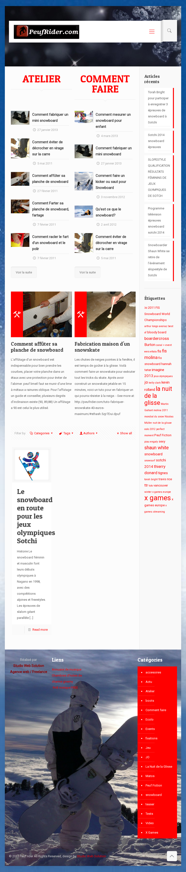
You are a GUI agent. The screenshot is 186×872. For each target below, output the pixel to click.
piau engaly (151, 441)
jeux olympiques (163, 376)
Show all (126, 433)
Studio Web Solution (91, 856)
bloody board (156, 332)
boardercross (156, 338)
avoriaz (163, 326)
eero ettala (150, 351)
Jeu (148, 748)
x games (157, 498)
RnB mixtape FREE (65, 687)
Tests (149, 813)
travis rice (165, 479)
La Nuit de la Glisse (159, 766)
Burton (149, 345)
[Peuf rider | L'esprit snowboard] (46, 32)
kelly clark (155, 382)
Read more (40, 629)
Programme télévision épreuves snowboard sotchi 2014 (156, 220)
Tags (66, 433)
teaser (150, 804)
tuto (151, 485)
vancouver (161, 485)
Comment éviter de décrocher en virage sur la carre (48, 148)
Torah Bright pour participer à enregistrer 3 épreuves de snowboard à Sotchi (158, 107)
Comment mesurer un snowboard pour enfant (113, 120)
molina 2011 (161, 410)
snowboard (153, 454)
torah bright (151, 479)
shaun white (156, 447)
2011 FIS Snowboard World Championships (157, 314)
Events (150, 729)
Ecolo (150, 719)
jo (146, 382)
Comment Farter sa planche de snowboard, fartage (50, 209)
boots (150, 700)
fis (159, 351)
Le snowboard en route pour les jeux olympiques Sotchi (36, 516)
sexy (162, 441)
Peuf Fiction (162, 435)
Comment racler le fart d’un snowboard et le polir (50, 243)
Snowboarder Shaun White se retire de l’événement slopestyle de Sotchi (159, 260)
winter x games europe (157, 491)
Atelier (150, 691)
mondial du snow (154, 416)
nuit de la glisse (162, 422)
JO (147, 757)
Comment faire (156, 710)
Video (150, 823)
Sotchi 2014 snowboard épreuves (156, 141)
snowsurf (149, 460)
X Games (152, 832)
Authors (88, 433)
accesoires (153, 672)
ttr (146, 485)
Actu (149, 682)
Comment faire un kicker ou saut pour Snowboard (111, 181)
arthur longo (151, 326)
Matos (150, 776)
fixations (151, 738)
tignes (163, 473)
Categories (41, 433)
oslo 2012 (149, 429)
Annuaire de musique (66, 669)
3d (145, 307)
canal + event (164, 345)
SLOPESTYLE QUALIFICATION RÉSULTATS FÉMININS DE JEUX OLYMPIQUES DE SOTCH (159, 178)
